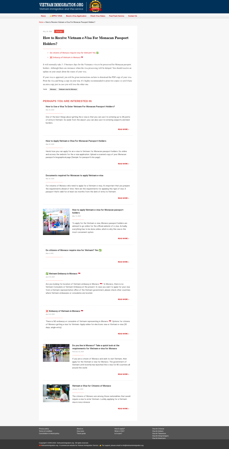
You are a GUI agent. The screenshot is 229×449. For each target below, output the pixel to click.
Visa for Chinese (158, 429)
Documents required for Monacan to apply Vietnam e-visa (74, 175)
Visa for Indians (157, 431)
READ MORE (123, 129)
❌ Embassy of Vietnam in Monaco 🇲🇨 (66, 57)
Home (41, 22)
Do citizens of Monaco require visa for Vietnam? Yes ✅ (73, 52)
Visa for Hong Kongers (160, 436)
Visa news (80, 431)
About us (80, 429)
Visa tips (59, 31)
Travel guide (81, 433)
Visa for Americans (159, 438)
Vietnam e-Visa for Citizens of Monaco (91, 386)
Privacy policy (44, 429)
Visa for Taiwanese (159, 433)
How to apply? (119, 429)
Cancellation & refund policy (49, 433)
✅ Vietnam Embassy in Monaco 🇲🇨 (63, 273)
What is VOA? (119, 431)
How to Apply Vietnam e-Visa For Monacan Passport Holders (76, 141)
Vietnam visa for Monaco (68, 89)
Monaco (53, 89)
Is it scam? (118, 433)
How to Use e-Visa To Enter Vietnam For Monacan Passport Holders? (80, 106)
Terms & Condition (45, 431)
